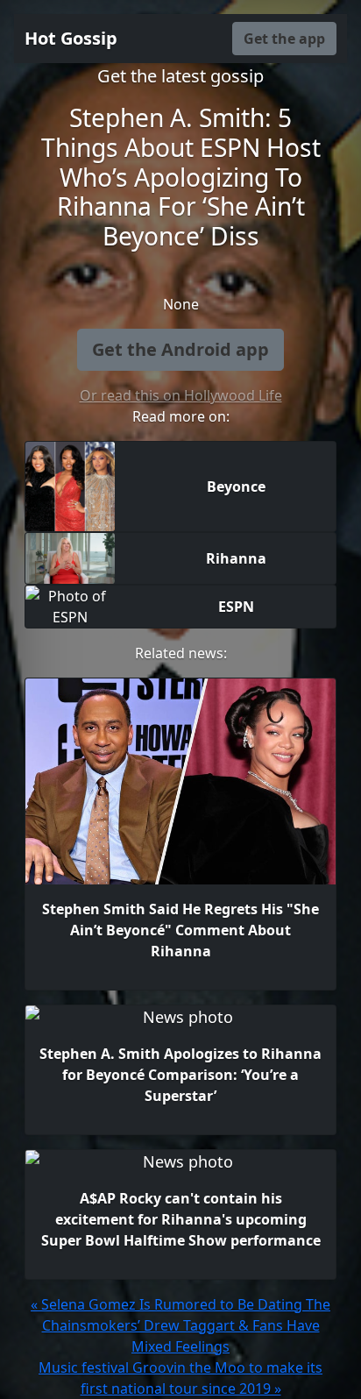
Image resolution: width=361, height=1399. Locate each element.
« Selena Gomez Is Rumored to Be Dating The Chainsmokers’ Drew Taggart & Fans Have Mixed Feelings (180, 1325)
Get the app (284, 38)
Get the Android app (180, 349)
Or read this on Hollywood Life (181, 395)
